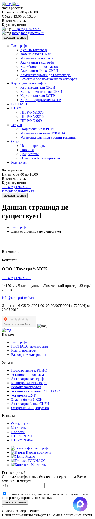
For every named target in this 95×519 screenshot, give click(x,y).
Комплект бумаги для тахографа (45, 75)
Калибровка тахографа (29, 383)
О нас (15, 141)
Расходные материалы (28, 355)
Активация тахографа (37, 62)
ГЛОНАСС (20, 104)
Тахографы (19, 46)
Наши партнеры (33, 146)
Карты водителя (23, 350)
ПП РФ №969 (31, 121)
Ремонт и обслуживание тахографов (48, 79)
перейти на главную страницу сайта (48, 252)
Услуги (16, 125)
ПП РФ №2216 (32, 116)
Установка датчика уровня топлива (48, 137)
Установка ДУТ (23, 395)
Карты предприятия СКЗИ (41, 91)
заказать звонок (15, 37)
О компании (20, 424)
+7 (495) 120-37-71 (26, 29)
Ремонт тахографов (26, 387)
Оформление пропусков (30, 408)
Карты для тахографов (28, 83)
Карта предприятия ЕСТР (40, 100)
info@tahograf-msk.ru (28, 33)
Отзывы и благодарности (40, 158)
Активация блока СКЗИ (39, 71)
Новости (27, 150)
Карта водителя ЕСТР (37, 96)
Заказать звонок (15, 502)
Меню (30, 456)
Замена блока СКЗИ (36, 54)
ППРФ (16, 108)
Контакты (19, 162)
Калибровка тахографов (39, 66)
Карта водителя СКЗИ (37, 87)
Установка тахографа (36, 58)
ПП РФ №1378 (32, 112)
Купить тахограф (33, 50)
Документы (29, 154)
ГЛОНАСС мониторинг (30, 346)
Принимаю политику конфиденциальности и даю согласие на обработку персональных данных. (45, 496)
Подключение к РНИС (38, 129)
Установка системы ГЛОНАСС (44, 133)
